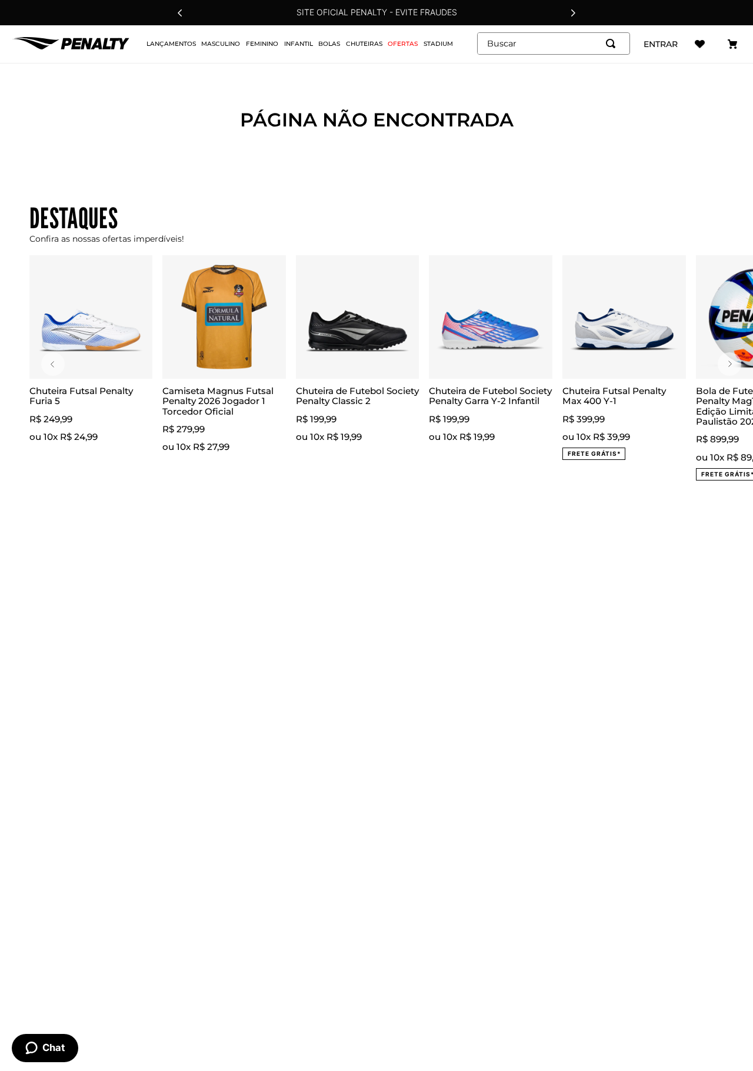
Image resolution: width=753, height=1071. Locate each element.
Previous (53, 364)
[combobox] (553, 43)
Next (729, 364)
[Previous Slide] (180, 13)
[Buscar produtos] (613, 43)
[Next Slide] (573, 13)
